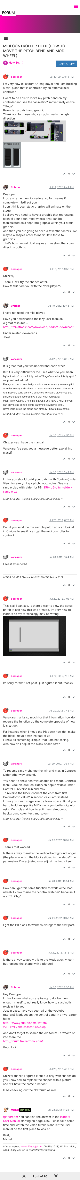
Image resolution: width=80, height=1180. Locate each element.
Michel (15, 1109)
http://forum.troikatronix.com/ (23, 1041)
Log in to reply (66, 63)
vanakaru (16, 358)
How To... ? (16, 62)
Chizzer (15, 187)
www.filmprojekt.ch (32, 1146)
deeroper (16, 76)
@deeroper (10, 1116)
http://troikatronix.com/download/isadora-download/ (38, 327)
